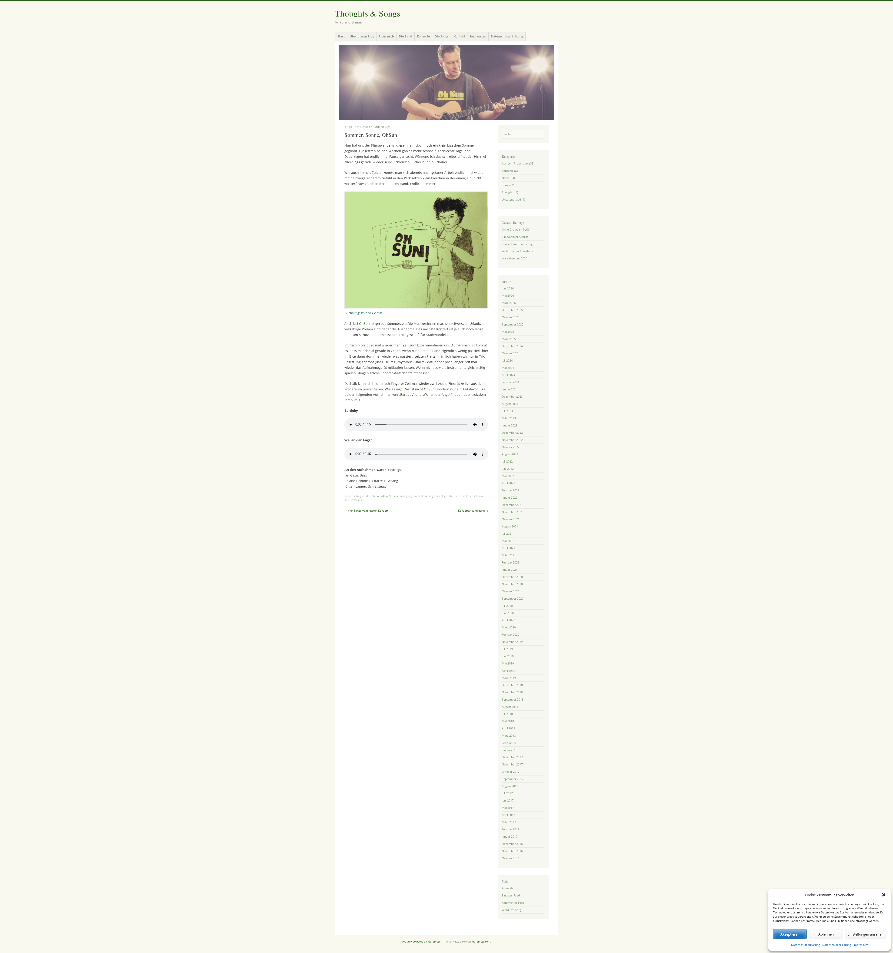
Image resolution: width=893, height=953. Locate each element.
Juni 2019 (508, 656)
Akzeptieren (790, 934)
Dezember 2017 (512, 757)
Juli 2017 (507, 793)
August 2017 (510, 786)
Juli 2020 (507, 606)
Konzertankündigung (473, 511)
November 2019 (512, 642)
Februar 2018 (510, 743)
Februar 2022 (510, 490)
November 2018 (512, 692)
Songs (506, 185)
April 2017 (508, 815)
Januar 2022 (509, 498)
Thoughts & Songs (367, 13)
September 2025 (512, 324)
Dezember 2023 (512, 397)
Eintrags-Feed (511, 895)
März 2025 (509, 339)
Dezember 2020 (512, 577)
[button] (883, 895)
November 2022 (512, 440)
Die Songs (442, 36)
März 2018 (509, 736)
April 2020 (508, 620)
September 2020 (512, 599)
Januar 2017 (509, 837)
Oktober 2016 (511, 858)
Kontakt (459, 36)
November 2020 (512, 584)
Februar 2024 (510, 382)
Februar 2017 (510, 829)
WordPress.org (511, 910)
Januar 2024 (509, 389)
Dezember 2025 (512, 310)
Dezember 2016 (512, 844)
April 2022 (508, 483)
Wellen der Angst (437, 394)
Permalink (356, 500)
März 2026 (509, 303)
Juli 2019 (507, 649)
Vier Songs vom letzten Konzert (366, 511)
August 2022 (510, 454)
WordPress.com (481, 941)
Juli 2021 (507, 534)
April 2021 (508, 548)
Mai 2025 (508, 332)
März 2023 (509, 418)
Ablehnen (826, 934)
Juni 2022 (508, 469)
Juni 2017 (508, 800)
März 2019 (509, 678)
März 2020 (509, 627)
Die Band (405, 36)
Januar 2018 (509, 750)
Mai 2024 (508, 368)
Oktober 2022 (511, 447)
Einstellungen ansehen (865, 934)
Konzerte (423, 36)
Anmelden (508, 888)
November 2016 (512, 851)
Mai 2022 (508, 476)
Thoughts (508, 192)
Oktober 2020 (511, 591)
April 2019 (508, 671)
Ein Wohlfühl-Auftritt (515, 237)
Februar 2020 (510, 635)
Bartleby (406, 394)
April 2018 (508, 728)
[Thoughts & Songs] (446, 82)
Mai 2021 (508, 541)
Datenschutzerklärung (805, 945)
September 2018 (512, 699)
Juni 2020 (508, 613)
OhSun (364, 323)
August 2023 (510, 404)
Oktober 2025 (511, 317)
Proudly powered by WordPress (421, 941)
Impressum (860, 945)
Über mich (386, 36)
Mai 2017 (508, 808)
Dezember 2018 (512, 685)
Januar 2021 (509, 570)
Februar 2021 (510, 562)
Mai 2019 (508, 663)
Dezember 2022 (512, 433)
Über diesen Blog (362, 36)
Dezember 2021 (512, 505)
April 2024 (508, 375)
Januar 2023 (509, 425)
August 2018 (510, 707)
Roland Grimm (379, 127)
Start (341, 36)
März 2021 (509, 555)
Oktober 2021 (511, 519)
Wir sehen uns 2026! (515, 258)
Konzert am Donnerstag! (517, 244)
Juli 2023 (507, 411)
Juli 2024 (507, 360)
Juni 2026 (508, 288)
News (505, 178)
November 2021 (512, 512)
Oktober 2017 (511, 772)
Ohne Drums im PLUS (516, 230)
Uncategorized (511, 199)
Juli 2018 (507, 714)
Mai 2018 (508, 721)
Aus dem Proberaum (389, 496)
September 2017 (512, 779)
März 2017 (509, 822)
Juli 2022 (507, 461)
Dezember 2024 (512, 346)
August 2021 (510, 526)
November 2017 (512, 764)
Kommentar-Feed (513, 903)
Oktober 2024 (511, 353)
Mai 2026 (508, 296)
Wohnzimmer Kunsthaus (517, 251)
